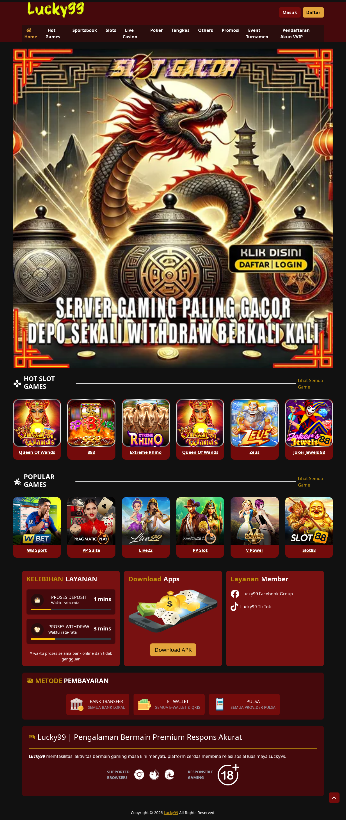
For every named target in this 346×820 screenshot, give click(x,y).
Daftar (313, 12)
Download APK (173, 649)
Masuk (289, 12)
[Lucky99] (56, 10)
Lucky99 (171, 812)
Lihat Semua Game (310, 383)
